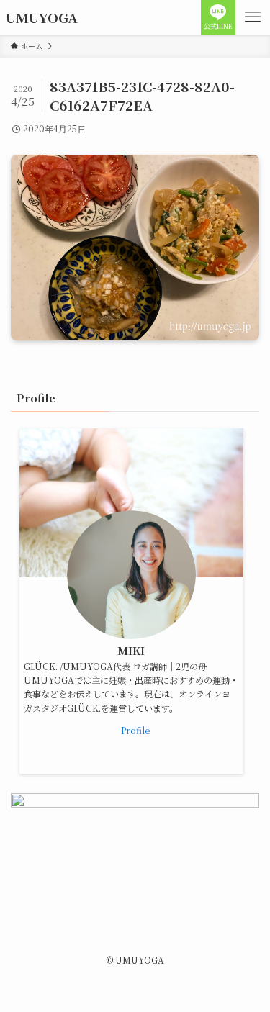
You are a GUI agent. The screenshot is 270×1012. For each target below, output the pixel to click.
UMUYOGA (42, 17)
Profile (135, 730)
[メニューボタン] (252, 17)
